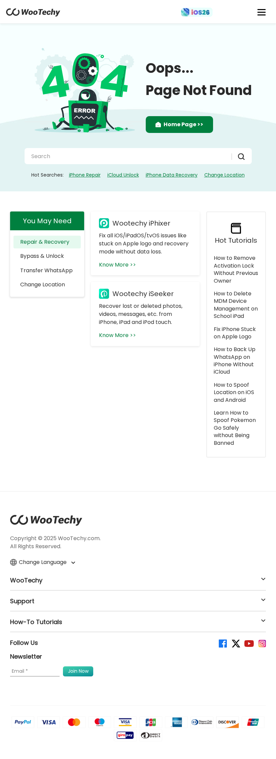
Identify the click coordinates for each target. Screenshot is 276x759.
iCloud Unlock (123, 175)
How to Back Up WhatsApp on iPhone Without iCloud (234, 360)
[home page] (33, 14)
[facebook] (222, 643)
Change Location (224, 175)
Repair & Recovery (44, 242)
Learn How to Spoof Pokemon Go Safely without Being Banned (235, 428)
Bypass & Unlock (42, 256)
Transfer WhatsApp (46, 270)
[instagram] (261, 643)
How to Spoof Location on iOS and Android (234, 392)
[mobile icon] (261, 12)
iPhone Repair (85, 175)
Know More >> (117, 265)
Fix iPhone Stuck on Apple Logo (235, 332)
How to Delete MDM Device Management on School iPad (236, 305)
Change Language (43, 562)
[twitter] (235, 643)
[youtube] (248, 643)
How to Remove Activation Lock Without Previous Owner (236, 269)
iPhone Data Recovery (172, 175)
